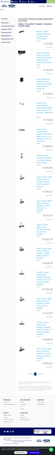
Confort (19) (5, 42)
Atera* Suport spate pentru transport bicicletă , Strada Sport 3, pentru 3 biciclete (44, 253)
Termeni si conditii (17, 438)
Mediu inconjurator (24, 419)
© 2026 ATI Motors (7, 438)
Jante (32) (4, 23)
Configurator (23, 404)
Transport (39, 24)
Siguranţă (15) (6, 36)
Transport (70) (6, 29)
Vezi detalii (49, 47)
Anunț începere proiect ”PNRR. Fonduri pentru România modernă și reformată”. (19, 441)
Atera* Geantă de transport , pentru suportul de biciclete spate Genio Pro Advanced (44, 84)
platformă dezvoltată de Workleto (11, 443)
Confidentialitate (27, 438)
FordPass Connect (7, 421)
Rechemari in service (8, 419)
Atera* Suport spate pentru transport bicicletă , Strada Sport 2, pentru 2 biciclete (44, 181)
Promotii (22, 402)
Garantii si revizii (7, 415)
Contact (22, 408)
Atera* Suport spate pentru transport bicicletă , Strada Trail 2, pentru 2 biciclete (44, 303)
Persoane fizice (40, 402)
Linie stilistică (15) (7, 26)
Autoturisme (6, 402)
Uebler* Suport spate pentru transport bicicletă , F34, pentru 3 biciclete (44, 229)
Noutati (22, 415)
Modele (21, 24)
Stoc (21, 406)
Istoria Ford (23, 417)
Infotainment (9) (7, 39)
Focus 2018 (29, 24)
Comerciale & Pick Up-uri (9, 404)
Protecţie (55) (6, 32)
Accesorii (5, 417)
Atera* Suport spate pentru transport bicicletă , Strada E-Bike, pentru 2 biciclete (44, 205)
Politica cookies (7, 439)
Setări (20, 452)
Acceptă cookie (34, 452)
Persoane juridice (41, 404)
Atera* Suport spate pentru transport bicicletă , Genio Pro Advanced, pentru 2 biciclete (44, 353)
